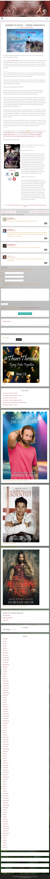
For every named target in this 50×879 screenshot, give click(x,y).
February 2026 (5, 652)
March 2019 (5, 847)
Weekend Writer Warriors (9, 132)
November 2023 (6, 716)
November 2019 (6, 828)
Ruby (20, 877)
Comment (3, 287)
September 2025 (6, 664)
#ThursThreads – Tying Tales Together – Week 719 (12, 395)
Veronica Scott (9, 136)
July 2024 (5, 697)
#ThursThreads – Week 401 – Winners (8, 211)
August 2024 (5, 695)
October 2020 (5, 802)
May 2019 (5, 842)
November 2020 (6, 800)
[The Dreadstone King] (21, 604)
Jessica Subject (17, 136)
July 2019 (5, 837)
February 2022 (5, 765)
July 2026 (5, 641)
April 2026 (5, 648)
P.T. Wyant (30, 134)
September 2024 (6, 692)
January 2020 (5, 823)
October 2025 (5, 662)
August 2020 (5, 807)
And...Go (19, 339)
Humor (27, 205)
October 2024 (5, 690)
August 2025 (5, 666)
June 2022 (5, 755)
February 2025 (5, 681)
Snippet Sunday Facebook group (27, 132)
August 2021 (5, 779)
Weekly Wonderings (6, 615)
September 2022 (6, 748)
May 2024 (5, 702)
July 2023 (5, 725)
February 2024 (5, 709)
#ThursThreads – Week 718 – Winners (10, 397)
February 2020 (5, 821)
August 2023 (5, 723)
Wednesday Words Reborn (8, 617)
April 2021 (5, 788)
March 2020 (5, 819)
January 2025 (5, 683)
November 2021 (6, 772)
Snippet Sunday (17, 205)
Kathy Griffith (24, 136)
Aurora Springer (10, 218)
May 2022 (5, 758)
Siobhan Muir (30, 27)
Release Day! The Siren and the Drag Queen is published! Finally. (15, 402)
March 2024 (5, 706)
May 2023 (5, 730)
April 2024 (5, 704)
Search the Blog (6, 337)
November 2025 (6, 659)
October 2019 (5, 830)
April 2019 (5, 844)
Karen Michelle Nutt (11, 244)
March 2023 (5, 734)
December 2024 (6, 685)
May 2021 (5, 786)
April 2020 (5, 816)
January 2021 (5, 795)
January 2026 (5, 655)
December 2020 (6, 798)
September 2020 (6, 805)
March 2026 (5, 650)
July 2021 (5, 781)
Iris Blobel (38, 136)
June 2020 (5, 812)
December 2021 (6, 770)
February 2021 (5, 793)
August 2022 (5, 751)
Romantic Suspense (39, 205)
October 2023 (5, 718)
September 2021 (6, 777)
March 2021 (5, 791)
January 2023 (5, 739)
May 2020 (5, 814)
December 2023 (6, 713)
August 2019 (5, 835)
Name (3, 273)
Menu (47, 18)
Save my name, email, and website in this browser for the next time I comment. (20, 284)
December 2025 (6, 657)
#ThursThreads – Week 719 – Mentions (10, 393)
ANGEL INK (14, 60)
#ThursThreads (6, 620)
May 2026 (5, 645)
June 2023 (5, 727)
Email (3, 276)
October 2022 (5, 746)
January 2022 (5, 767)
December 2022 (6, 741)
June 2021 (5, 784)
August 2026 (5, 638)
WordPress (29, 877)
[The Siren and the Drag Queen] (25, 479)
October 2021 (5, 774)
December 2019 (6, 826)
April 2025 (5, 676)
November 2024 (6, 688)
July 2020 (5, 809)
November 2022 (6, 744)
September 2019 (6, 833)
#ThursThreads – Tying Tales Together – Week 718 (12, 400)
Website (3, 280)
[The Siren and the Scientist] (21, 542)
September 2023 (6, 720)
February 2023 (5, 737)
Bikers (24, 205)
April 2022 (5, 760)
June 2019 (5, 840)
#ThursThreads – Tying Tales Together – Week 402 (38, 211)
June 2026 (5, 643)
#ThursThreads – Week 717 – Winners (10, 404)
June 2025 (5, 671)
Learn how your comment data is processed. (29, 307)
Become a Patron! (7, 321)
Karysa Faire (31, 136)
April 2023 (5, 732)
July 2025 (5, 669)
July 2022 (5, 753)
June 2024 (5, 699)
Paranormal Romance (11, 205)
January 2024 (5, 711)
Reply (46, 223)
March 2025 (5, 678)
